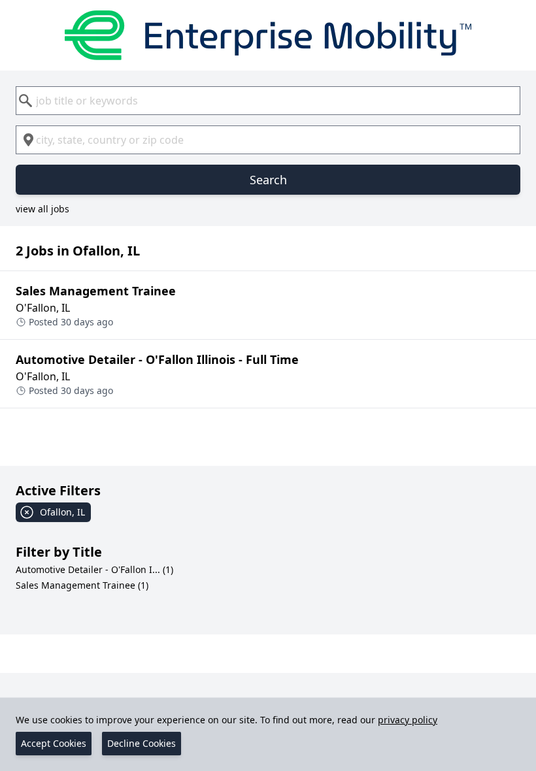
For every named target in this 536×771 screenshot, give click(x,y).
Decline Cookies (141, 743)
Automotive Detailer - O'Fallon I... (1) (94, 569)
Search (268, 180)
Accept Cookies (53, 743)
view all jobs (42, 209)
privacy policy (407, 720)
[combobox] (268, 100)
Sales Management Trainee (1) (82, 585)
